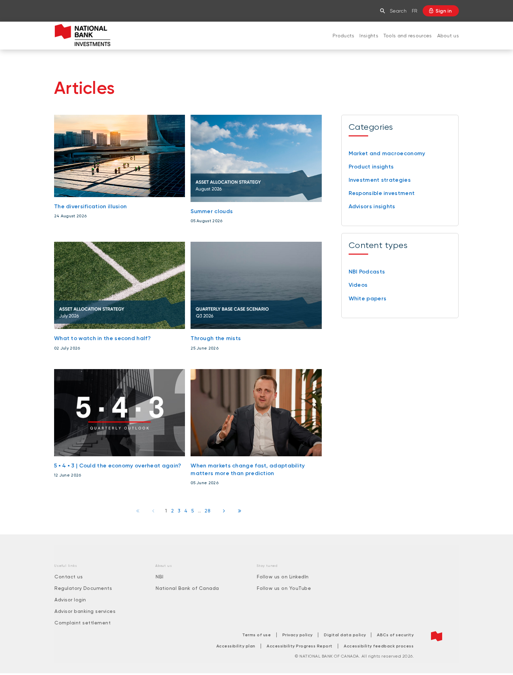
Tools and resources (408, 35)
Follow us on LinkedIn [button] (283, 576)
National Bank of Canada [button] (187, 588)
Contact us (68, 576)
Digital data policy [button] (345, 634)
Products (343, 35)
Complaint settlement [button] (82, 622)
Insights (368, 35)
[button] (384, 11)
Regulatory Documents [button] (83, 588)
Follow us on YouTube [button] (284, 588)
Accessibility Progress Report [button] (300, 646)
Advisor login (70, 599)
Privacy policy (297, 634)
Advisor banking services (85, 611)
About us (448, 35)
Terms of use (256, 634)
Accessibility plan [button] (235, 646)
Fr (414, 11)
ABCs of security (395, 634)
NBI (160, 576)
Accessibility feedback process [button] (379, 646)
